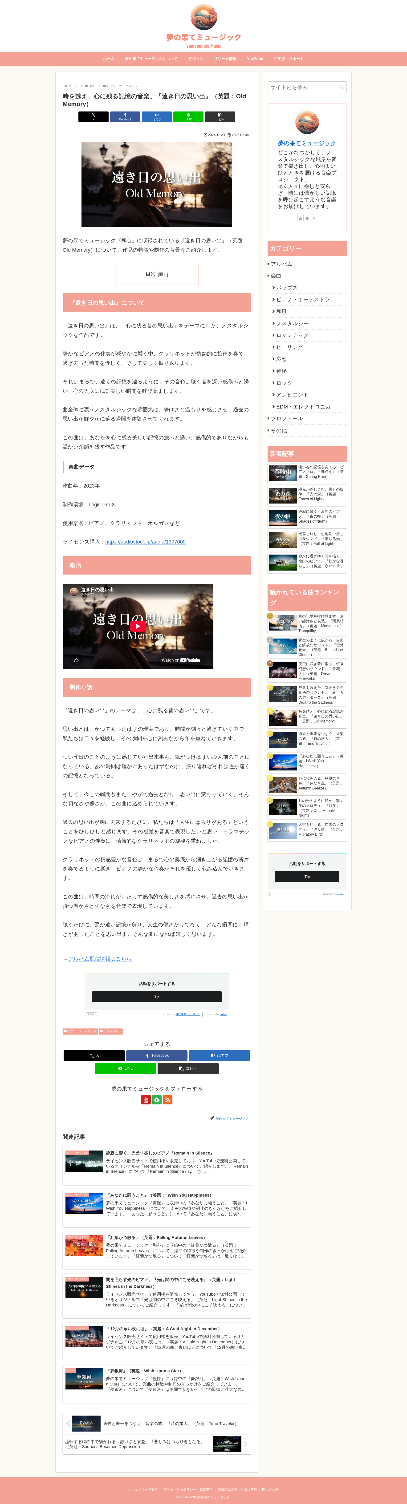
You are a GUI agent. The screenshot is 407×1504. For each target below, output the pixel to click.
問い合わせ (270, 1489)
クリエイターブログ (143, 1489)
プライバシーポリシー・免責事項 (188, 1489)
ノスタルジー (112, 1031)
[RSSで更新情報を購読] (167, 1099)
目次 (151, 274)
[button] (220, 116)
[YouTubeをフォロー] (146, 1099)
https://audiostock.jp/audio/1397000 (145, 542)
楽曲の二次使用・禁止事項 (237, 1489)
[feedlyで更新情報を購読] (157, 1099)
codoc (223, 1014)
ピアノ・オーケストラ (82, 1031)
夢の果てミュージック (188, 1014)
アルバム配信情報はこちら (100, 959)
